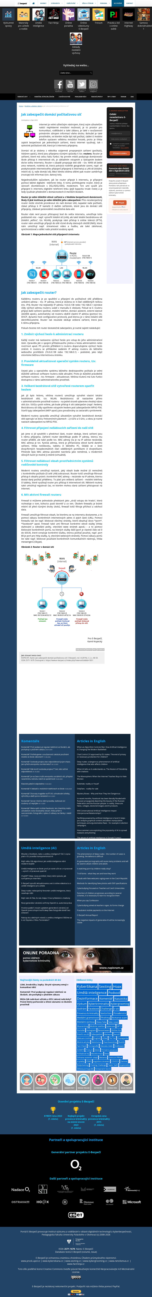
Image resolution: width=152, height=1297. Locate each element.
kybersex (110, 1026)
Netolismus (96, 1042)
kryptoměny (125, 1065)
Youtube (81, 1030)
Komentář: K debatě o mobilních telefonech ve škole (42, 788)
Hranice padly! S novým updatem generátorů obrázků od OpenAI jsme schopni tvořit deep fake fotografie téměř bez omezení (45, 910)
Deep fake (101, 1022)
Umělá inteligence (92, 992)
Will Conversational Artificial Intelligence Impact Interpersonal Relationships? (97, 812)
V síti (116, 1008)
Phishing (105, 1017)
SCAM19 (80, 1050)
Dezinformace (87, 998)
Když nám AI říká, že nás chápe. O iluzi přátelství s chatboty (45, 898)
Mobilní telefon (97, 1026)
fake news (113, 1022)
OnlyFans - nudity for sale (87, 788)
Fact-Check (81, 1046)
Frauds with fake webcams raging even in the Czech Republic (102, 878)
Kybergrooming (120, 1003)
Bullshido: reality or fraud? (88, 784)
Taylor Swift (113, 1065)
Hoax (117, 986)
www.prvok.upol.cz (30, 1260)
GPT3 (119, 1026)
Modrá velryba (83, 1042)
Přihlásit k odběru (120, 153)
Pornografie (93, 1046)
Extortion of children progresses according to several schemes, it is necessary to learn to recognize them (99, 894)
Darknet (124, 1061)
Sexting (105, 986)
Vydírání (82, 1008)
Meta (107, 1053)
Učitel (104, 1038)
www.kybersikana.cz (53, 1260)
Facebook (93, 1008)
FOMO (88, 1061)
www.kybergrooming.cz (95, 1260)
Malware (108, 1034)
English (97, 1038)
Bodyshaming (82, 1065)
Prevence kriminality (88, 1013)
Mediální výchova (86, 1021)
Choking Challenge (98, 1065)
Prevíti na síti (83, 1034)
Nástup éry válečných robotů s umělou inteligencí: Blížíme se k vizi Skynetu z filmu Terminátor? (46, 918)
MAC (94, 650)
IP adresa (100, 650)
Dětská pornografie (85, 1069)
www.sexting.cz (73, 1260)
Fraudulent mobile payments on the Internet (95, 910)
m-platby (80, 1061)
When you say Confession (88, 900)
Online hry (116, 1030)
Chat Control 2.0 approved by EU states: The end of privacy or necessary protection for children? (101, 755)
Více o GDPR (125, 148)
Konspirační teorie (103, 1069)
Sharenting (82, 1026)
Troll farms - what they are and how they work (96, 873)
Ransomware (104, 1030)
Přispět (121, 203)
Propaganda (122, 1038)
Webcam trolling (84, 1038)
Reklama (103, 1057)
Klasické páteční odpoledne (32, 784)
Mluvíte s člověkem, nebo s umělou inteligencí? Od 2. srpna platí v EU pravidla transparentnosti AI (45, 855)
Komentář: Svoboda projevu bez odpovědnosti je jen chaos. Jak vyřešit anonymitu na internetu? (45, 763)
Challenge (106, 1008)
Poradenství (119, 1013)
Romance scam (119, 1017)
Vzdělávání (119, 1046)
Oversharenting (110, 1042)
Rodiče (122, 1042)
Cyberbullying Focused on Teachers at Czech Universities (101, 888)
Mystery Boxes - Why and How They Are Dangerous (98, 793)
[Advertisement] (120, 250)
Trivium (89, 1050)
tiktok (97, 1050)
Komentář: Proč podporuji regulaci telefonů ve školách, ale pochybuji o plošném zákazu (43, 993)
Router (89, 650)
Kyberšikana (87, 986)
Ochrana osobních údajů (87, 1057)
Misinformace (97, 1053)
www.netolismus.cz (119, 1260)
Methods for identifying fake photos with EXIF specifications (102, 883)
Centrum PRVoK (115, 1057)
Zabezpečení (80, 650)
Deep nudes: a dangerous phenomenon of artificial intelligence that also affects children (98, 763)
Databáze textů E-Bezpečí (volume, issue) (76, 1251)
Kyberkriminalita (99, 1003)
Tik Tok (112, 1038)
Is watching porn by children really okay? (94, 868)
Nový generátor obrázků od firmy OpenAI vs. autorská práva (46, 903)
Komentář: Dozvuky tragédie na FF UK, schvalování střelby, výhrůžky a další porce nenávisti (45, 794)
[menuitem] (22, 3)
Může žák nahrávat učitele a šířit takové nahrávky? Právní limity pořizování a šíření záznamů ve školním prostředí (46, 1002)
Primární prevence (109, 1050)
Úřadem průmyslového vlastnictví (99, 1257)
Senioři (117, 1034)
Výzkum (82, 1003)
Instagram (91, 1030)
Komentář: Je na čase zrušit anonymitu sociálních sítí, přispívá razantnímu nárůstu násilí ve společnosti (46, 777)
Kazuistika (121, 998)
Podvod (114, 992)
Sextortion (106, 1013)
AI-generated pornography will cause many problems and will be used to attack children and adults (102, 862)
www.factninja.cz (75, 1263)
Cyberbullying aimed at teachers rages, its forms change (100, 905)
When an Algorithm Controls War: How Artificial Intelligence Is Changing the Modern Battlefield (102, 748)
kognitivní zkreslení (101, 1061)
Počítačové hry (83, 1053)
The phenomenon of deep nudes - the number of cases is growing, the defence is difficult (101, 855)
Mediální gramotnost (88, 1017)
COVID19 (115, 1061)
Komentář (106, 998)
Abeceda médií (106, 1046)
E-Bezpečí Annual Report (87, 915)
